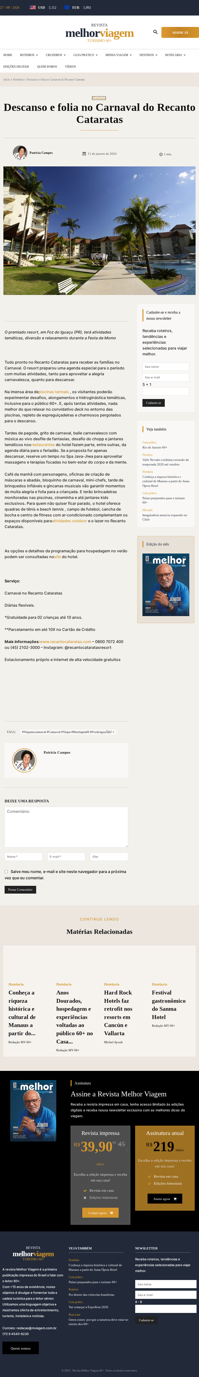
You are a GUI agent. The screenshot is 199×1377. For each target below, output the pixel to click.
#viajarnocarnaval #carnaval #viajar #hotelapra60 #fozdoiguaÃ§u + (68, 732)
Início (6, 79)
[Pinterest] (70, 309)
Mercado (147, 510)
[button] (155, 32)
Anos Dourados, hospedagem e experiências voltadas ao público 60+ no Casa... (74, 1017)
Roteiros (73, 1289)
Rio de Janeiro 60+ (154, 447)
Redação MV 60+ (20, 1042)
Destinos (147, 454)
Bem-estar (74, 1314)
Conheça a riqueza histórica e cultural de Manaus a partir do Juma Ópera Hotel (165, 481)
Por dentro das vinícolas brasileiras (91, 1294)
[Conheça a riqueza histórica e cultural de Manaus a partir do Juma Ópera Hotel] (27, 964)
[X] (59, 309)
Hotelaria (18, 79)
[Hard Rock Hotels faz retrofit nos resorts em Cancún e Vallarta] (123, 964)
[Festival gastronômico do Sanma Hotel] (171, 964)
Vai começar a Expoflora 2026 (88, 1307)
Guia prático (149, 442)
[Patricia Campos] (21, 153)
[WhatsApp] (82, 309)
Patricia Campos (41, 153)
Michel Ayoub (113, 1042)
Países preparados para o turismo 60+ (93, 1282)
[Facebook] (48, 309)
